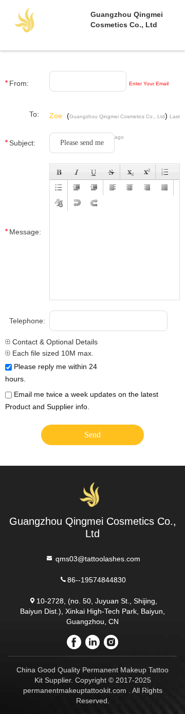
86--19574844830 (96, 580)
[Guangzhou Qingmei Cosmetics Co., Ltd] (45, 19)
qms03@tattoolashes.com (96, 559)
